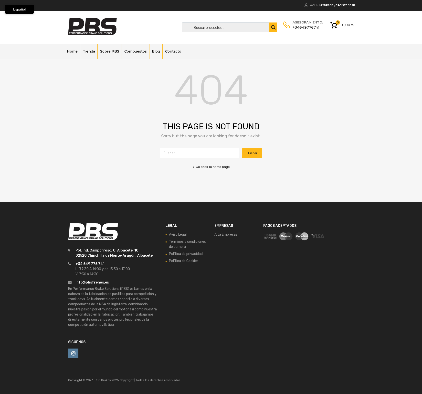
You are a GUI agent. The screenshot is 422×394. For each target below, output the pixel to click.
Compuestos (135, 51)
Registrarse (345, 5)
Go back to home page (213, 167)
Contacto (173, 51)
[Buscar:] (201, 153)
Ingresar (326, 5)
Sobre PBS (109, 51)
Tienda (89, 51)
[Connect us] (73, 353)
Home (72, 51)
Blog (156, 51)
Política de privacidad (186, 254)
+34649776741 (304, 27)
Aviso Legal (178, 234)
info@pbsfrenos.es (92, 282)
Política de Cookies (184, 261)
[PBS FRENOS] (92, 34)
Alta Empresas (225, 234)
